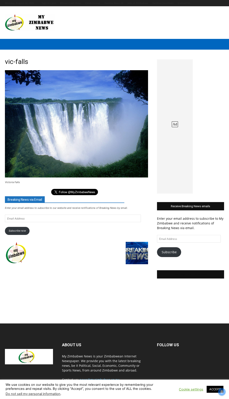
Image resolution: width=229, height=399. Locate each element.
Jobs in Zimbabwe (137, 3)
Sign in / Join (49, 3)
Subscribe (169, 252)
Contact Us (184, 3)
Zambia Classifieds (163, 3)
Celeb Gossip (92, 3)
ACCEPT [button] (215, 389)
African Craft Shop (70, 3)
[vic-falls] (76, 176)
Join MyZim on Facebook (190, 274)
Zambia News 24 (113, 3)
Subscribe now (17, 230)
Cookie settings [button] (191, 389)
